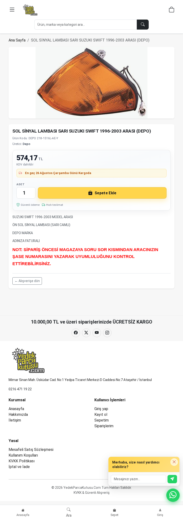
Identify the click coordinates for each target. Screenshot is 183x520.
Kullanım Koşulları (23, 455)
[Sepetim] (171, 10)
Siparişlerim (103, 426)
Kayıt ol (100, 414)
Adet (20, 184)
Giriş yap (101, 409)
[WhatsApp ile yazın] (173, 495)
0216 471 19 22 (20, 389)
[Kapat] (174, 462)
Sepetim (101, 420)
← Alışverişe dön (27, 281)
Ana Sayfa (17, 40)
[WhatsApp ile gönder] (172, 479)
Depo (26, 144)
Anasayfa (16, 409)
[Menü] (12, 10)
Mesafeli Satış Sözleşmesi (31, 449)
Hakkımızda (18, 414)
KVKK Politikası (22, 461)
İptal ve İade (19, 466)
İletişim (15, 420)
